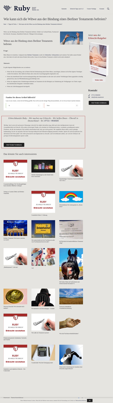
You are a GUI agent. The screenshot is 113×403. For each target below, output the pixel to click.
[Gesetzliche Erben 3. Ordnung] (43, 202)
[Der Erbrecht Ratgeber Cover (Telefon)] (98, 60)
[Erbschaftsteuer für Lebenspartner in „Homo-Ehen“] (71, 197)
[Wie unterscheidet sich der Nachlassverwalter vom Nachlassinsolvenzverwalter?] (43, 229)
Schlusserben (55, 55)
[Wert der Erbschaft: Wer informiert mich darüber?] (15, 296)
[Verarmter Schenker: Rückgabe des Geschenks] (43, 387)
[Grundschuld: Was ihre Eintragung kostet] (43, 352)
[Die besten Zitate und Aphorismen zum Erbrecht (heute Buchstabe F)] (71, 264)
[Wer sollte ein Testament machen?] (43, 322)
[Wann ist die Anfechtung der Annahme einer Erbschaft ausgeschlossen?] (71, 355)
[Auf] (43, 257)
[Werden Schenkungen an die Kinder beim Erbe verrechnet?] (43, 166)
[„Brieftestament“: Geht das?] (15, 256)
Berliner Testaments (32, 55)
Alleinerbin (48, 55)
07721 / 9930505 (51, 121)
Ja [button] (24, 105)
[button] (84, 9)
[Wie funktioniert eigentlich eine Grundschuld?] (71, 381)
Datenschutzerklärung (81, 400)
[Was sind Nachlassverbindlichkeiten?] (71, 322)
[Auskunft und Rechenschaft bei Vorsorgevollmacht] (15, 384)
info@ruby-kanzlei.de (97, 97)
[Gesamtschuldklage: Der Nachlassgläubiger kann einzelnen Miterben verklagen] (15, 171)
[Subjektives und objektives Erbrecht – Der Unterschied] (15, 356)
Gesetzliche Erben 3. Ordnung (39, 215)
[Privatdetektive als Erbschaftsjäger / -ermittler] (43, 297)
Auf (32, 268)
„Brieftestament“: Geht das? (11, 267)
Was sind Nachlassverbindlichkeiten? (68, 333)
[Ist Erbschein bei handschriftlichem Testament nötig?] (71, 229)
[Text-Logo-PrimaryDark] (21, 8)
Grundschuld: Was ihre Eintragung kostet (42, 362)
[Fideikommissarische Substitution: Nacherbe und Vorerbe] (15, 325)
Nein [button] (62, 105)
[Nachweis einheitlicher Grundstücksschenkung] (71, 296)
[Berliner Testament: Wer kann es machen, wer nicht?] (15, 228)
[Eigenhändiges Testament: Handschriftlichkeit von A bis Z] (71, 168)
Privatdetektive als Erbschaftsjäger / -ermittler (43, 308)
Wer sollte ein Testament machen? (40, 333)
